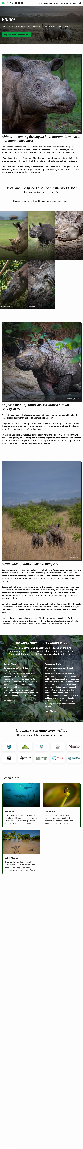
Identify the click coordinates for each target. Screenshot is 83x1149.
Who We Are (43, 3)
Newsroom (73, 3)
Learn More (50, 711)
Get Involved (63, 3)
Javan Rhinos (9, 700)
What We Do (53, 3)
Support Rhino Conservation (16, 35)
